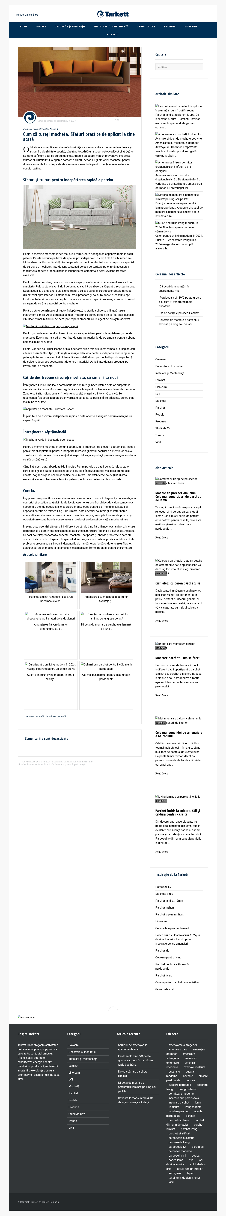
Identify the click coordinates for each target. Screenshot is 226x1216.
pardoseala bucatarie (181, 1138)
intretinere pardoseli (56, 716)
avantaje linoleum (194, 1067)
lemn (198, 1102)
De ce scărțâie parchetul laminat (179, 313)
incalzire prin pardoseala (184, 1098)
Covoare (160, 359)
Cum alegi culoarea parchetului (177, 583)
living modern (193, 1107)
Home (23, 26)
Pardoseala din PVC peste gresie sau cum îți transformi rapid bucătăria (180, 302)
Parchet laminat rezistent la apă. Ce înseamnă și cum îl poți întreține (53, 764)
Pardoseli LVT (164, 887)
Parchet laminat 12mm (169, 900)
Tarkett (50, 120)
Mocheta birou (164, 893)
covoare (188, 1076)
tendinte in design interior (184, 1177)
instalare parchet (179, 1102)
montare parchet (179, 1111)
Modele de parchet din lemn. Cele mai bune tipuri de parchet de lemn (178, 496)
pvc (191, 1160)
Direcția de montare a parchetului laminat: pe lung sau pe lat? (137, 1087)
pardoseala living (179, 1142)
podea (196, 1155)
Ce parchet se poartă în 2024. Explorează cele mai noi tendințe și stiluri (57, 761)
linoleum (174, 1107)
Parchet (160, 407)
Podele (41, 26)
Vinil (158, 442)
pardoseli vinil (177, 1155)
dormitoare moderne (181, 1093)
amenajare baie (178, 1049)
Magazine (191, 26)
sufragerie (175, 1173)
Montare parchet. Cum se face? (177, 657)
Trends (159, 435)
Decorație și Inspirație (70, 26)
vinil (171, 1182)
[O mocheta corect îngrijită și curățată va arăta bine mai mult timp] (79, 82)
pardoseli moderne (180, 1151)
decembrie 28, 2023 (66, 120)
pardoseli (198, 1146)
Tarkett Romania (50, 1202)
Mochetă (54, 129)
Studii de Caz (146, 26)
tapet (190, 1173)
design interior (188, 1089)
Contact (113, 34)
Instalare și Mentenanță (111, 26)
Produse (170, 26)
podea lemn (176, 1160)
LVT (157, 394)
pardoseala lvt (177, 1146)
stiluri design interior (190, 1169)
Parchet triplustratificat (169, 914)
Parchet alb (162, 950)
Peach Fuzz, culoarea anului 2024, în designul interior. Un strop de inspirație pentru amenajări (177, 939)
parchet (190, 1115)
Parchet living (163, 975)
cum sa (190, 1080)
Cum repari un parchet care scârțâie (177, 982)
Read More (161, 537)
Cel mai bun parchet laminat (172, 928)
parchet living (189, 1129)
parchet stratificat (179, 1133)
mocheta (50, 254)
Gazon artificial (164, 989)
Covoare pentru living (168, 957)
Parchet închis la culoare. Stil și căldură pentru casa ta (177, 812)
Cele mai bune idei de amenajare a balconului (179, 734)
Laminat (160, 380)
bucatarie (174, 1071)
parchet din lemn (179, 1120)
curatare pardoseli (35, 716)
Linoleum (161, 387)
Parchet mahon (164, 907)
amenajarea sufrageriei (183, 1045)
